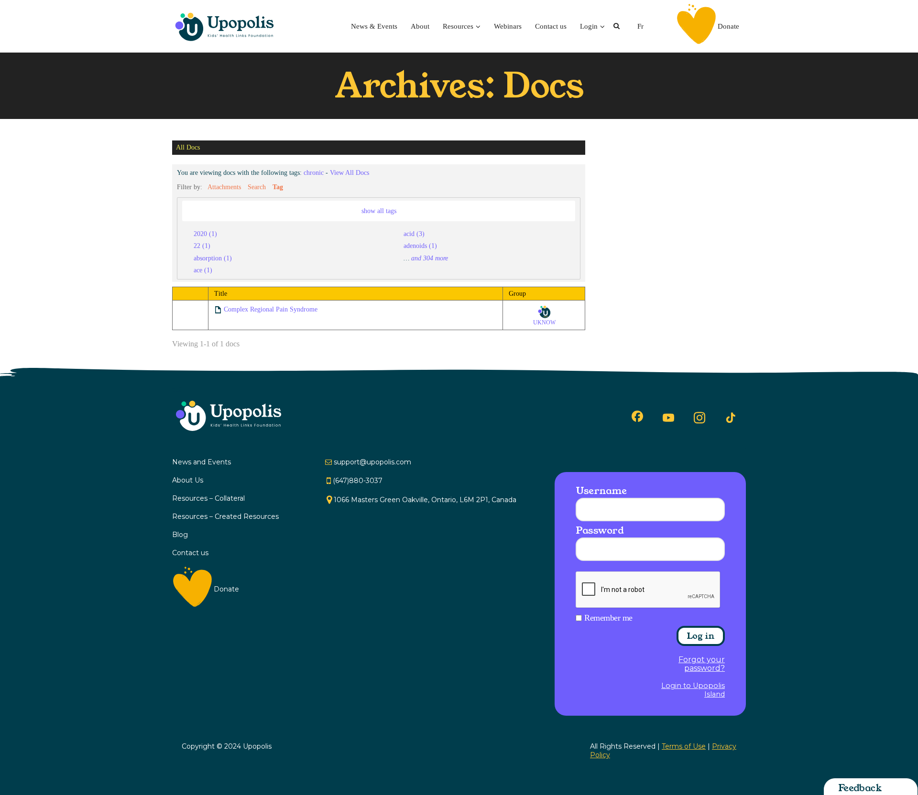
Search (257, 187)
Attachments (224, 187)
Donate (728, 26)
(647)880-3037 (357, 480)
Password (599, 530)
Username (601, 490)
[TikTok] (730, 418)
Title (220, 293)
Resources (458, 26)
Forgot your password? (701, 664)
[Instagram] (699, 417)
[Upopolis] (227, 26)
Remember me (608, 617)
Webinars (508, 26)
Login (589, 26)
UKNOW (544, 322)
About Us (187, 480)
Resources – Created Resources (225, 516)
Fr (640, 26)
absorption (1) (213, 258)
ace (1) (203, 270)
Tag (278, 187)
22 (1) (202, 245)
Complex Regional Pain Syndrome (270, 309)
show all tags (378, 211)
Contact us (551, 26)
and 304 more (429, 258)
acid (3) (414, 233)
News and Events (201, 462)
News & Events (374, 26)
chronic (314, 172)
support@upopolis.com (372, 462)
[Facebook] (637, 416)
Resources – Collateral (208, 498)
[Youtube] (668, 417)
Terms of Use (684, 746)
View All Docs (349, 172)
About (420, 26)
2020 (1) (205, 233)
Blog (180, 534)
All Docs (188, 147)
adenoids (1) (420, 245)
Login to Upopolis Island (693, 689)
